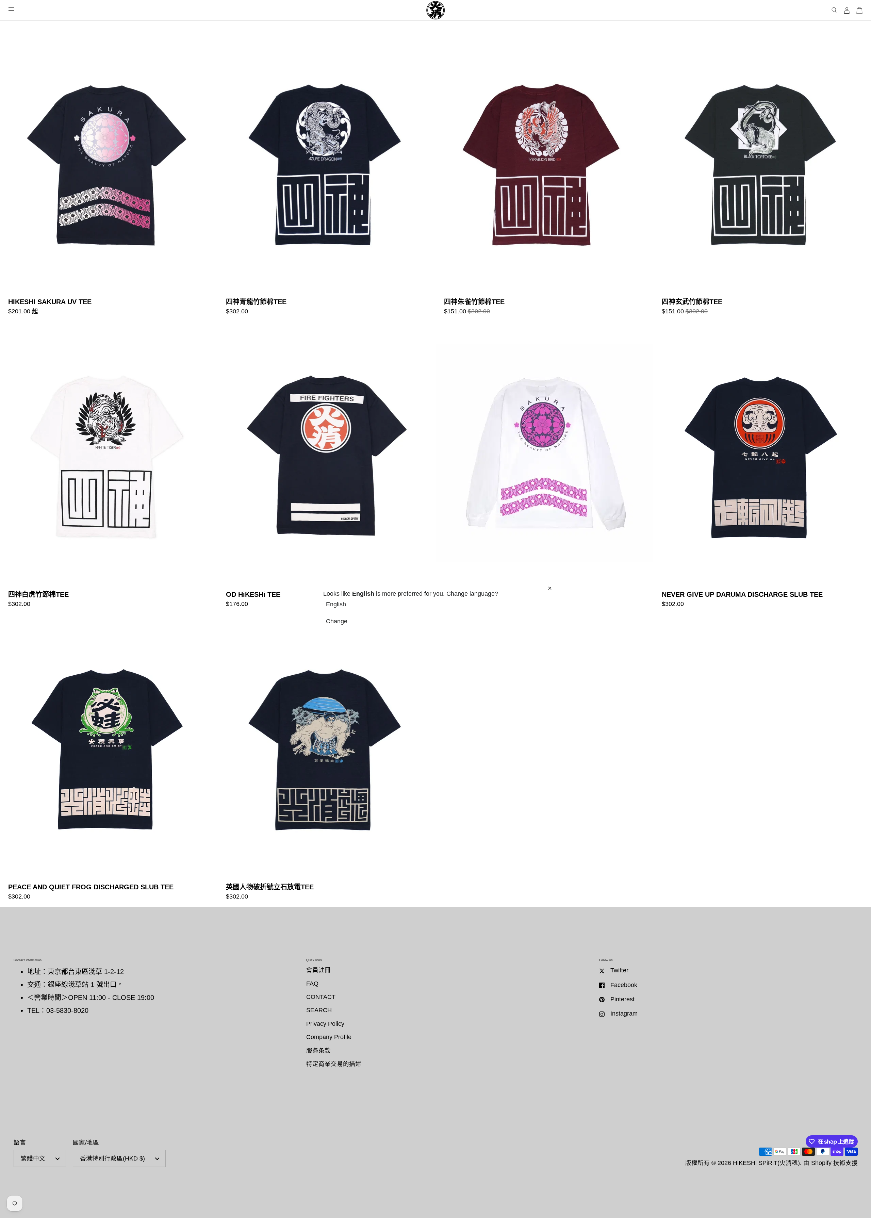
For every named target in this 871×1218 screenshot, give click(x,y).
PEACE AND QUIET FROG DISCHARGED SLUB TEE (108, 761)
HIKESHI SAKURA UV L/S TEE (544, 468)
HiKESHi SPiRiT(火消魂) (766, 1162)
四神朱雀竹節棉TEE (544, 176)
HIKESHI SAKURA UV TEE (108, 176)
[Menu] (11, 10)
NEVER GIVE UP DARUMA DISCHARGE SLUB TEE (762, 468)
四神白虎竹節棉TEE (108, 468)
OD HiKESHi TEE (326, 468)
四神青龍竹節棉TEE (326, 176)
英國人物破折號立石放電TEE (326, 761)
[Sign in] (847, 10)
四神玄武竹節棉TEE (762, 176)
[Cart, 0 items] (859, 10)
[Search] (834, 10)
